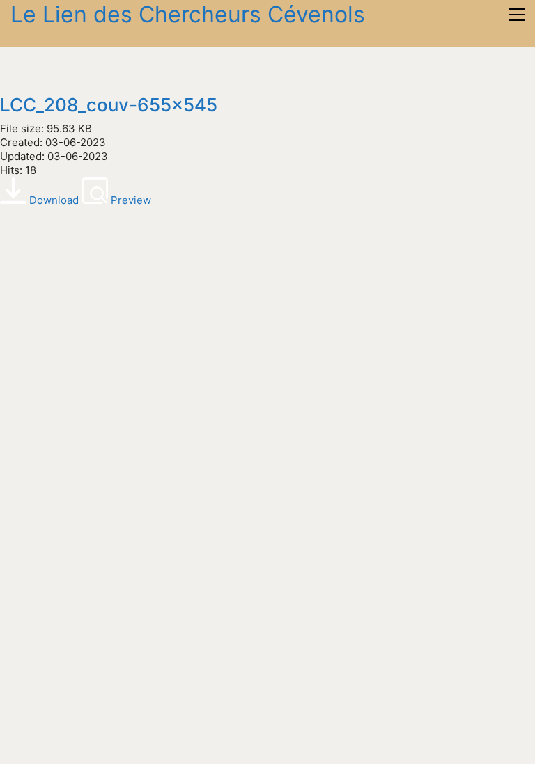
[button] (517, 14)
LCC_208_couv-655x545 (108, 105)
